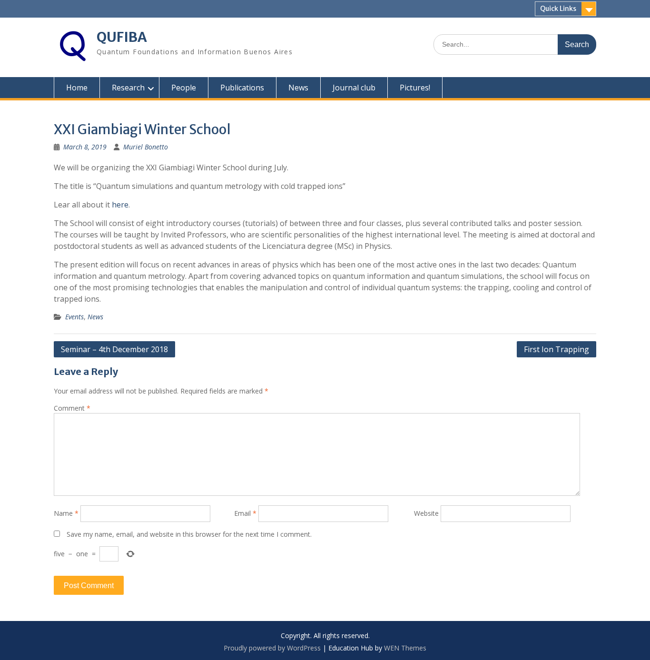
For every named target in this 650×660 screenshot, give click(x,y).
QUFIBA (122, 37)
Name (66, 513)
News (298, 87)
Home (77, 87)
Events (74, 316)
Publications (242, 87)
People (183, 87)
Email (245, 513)
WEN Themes (405, 647)
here (120, 204)
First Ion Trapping (556, 349)
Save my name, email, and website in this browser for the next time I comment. (189, 534)
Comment (72, 408)
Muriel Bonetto (145, 146)
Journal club (354, 87)
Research (128, 87)
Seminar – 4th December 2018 (114, 349)
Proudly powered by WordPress (272, 647)
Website (426, 513)
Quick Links (558, 8)
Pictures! (415, 87)
